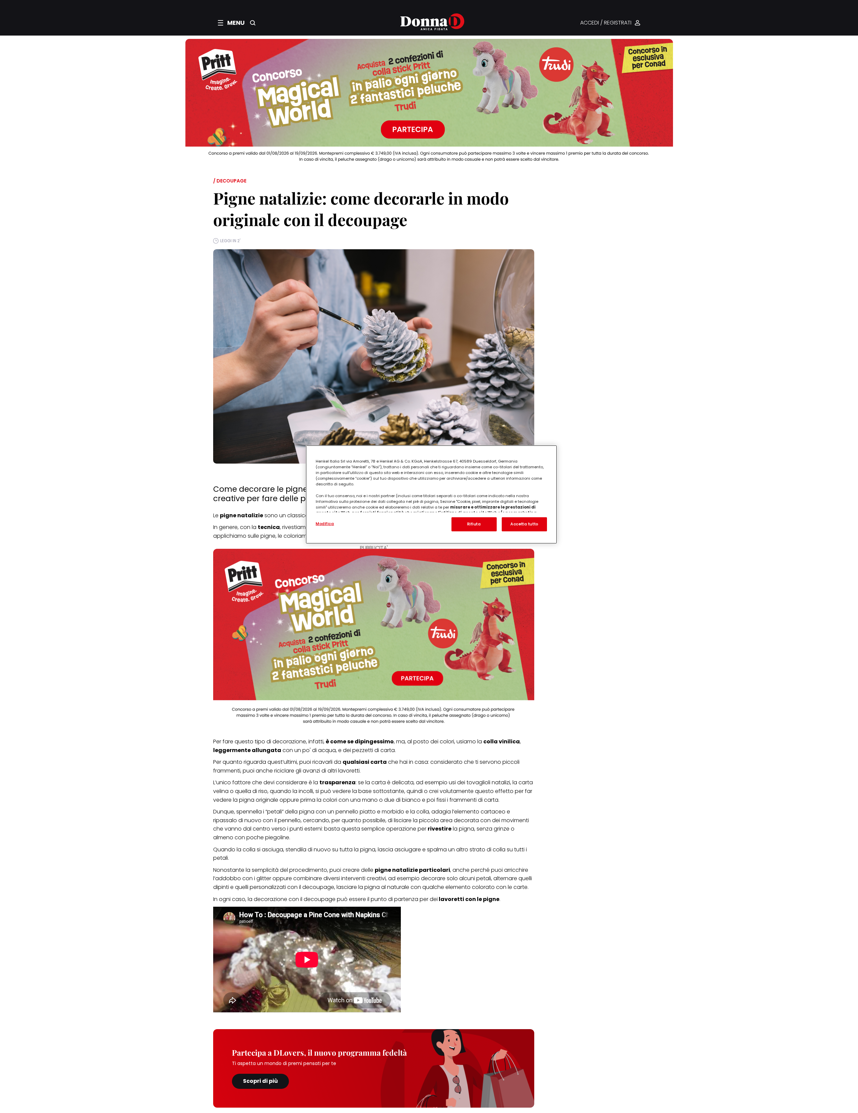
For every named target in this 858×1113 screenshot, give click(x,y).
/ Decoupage (229, 180)
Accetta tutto (524, 524)
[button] (231, 23)
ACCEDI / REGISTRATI (605, 22)
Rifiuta (474, 524)
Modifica (325, 523)
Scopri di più (260, 1081)
